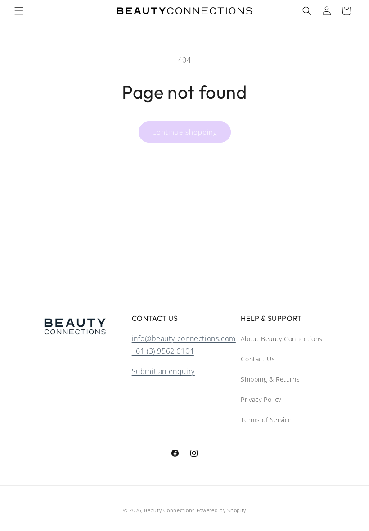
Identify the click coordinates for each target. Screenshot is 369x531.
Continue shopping (184, 131)
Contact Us (258, 359)
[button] (19, 11)
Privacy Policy (261, 399)
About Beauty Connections (281, 338)
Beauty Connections (169, 510)
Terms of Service (266, 419)
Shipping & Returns (270, 379)
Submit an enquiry (163, 371)
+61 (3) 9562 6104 (163, 351)
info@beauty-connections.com (184, 338)
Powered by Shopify (221, 510)
